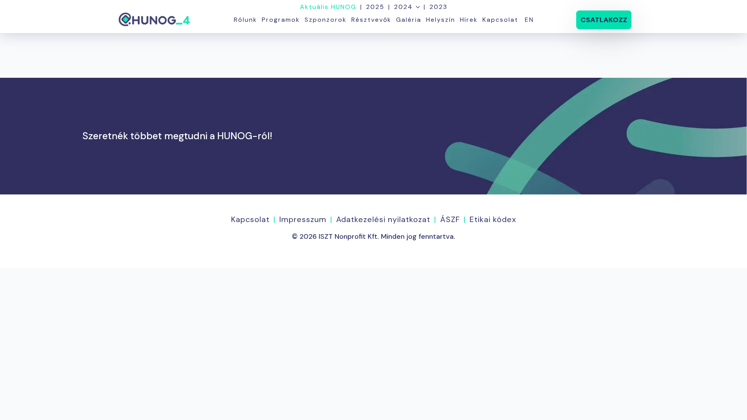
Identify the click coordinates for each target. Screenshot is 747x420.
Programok (281, 20)
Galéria (408, 20)
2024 (403, 7)
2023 (438, 7)
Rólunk (245, 20)
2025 (375, 7)
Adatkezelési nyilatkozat (383, 219)
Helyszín (440, 20)
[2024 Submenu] (416, 7)
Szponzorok (326, 20)
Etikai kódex (493, 219)
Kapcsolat (500, 20)
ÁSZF (450, 219)
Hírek (469, 20)
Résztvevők (371, 20)
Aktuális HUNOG (328, 7)
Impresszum (302, 219)
